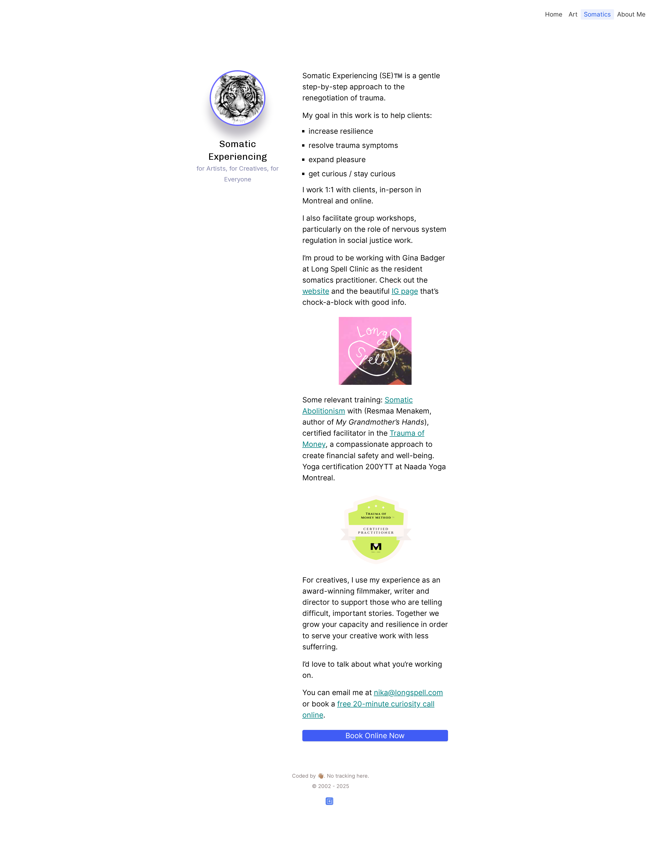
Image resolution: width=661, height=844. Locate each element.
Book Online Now (375, 735)
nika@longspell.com (408, 692)
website (315, 291)
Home (553, 14)
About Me (631, 14)
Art (573, 14)
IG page (405, 291)
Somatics (597, 14)
